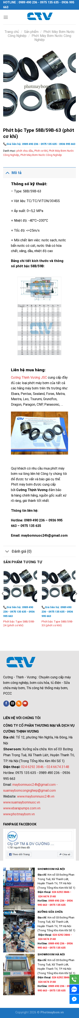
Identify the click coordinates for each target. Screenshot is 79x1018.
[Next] (76, 602)
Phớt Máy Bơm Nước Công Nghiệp (41, 155)
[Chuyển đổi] (7, 172)
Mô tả (16, 173)
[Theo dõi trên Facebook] (6, 703)
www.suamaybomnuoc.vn (21, 802)
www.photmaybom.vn (19, 814)
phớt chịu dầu (24, 150)
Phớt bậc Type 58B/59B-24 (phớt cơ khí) (19, 623)
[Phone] (74, 979)
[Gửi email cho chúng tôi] (12, 703)
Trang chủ (11, 32)
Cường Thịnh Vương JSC (29, 377)
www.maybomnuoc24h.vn (35, 796)
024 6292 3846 (32, 767)
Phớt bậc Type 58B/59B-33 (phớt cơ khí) (57, 623)
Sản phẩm (31, 32)
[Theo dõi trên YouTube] (25, 703)
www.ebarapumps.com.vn (21, 808)
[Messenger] (74, 999)
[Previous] (3, 602)
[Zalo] (74, 989)
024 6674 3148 (58, 767)
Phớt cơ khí (41, 150)
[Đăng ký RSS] (19, 703)
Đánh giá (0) (22, 551)
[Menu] (5, 17)
